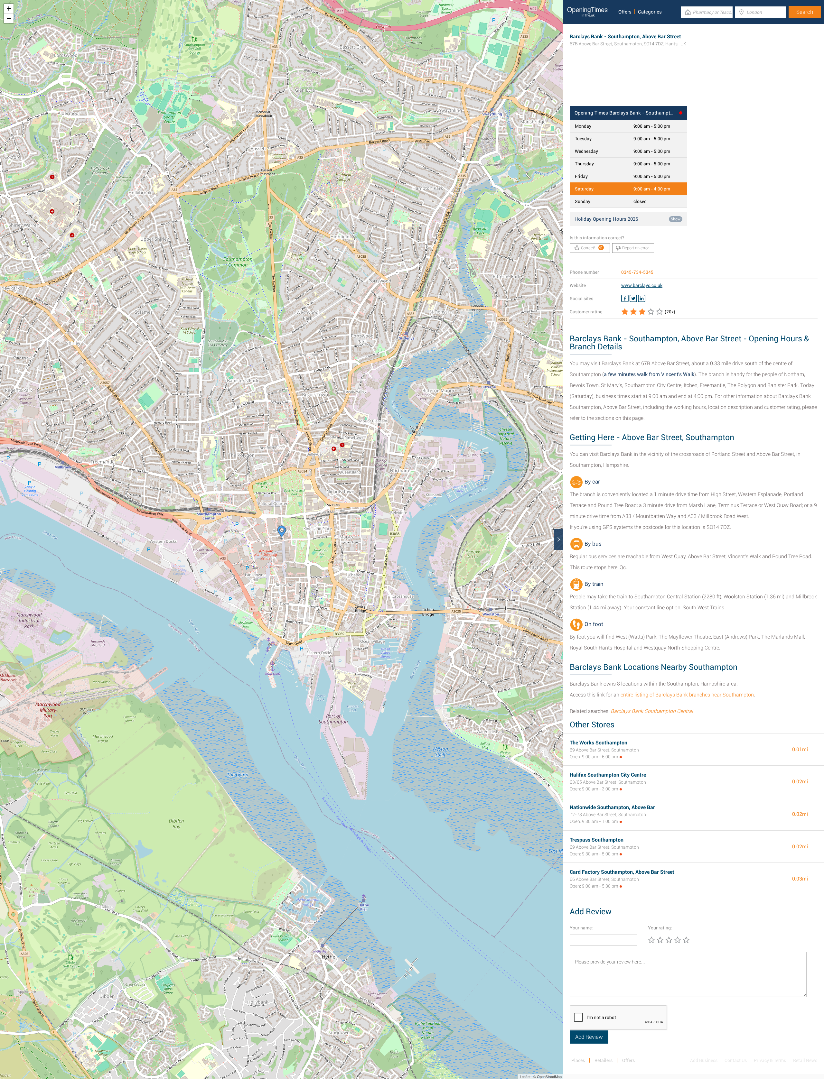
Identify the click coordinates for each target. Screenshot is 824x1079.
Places (578, 1060)
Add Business (703, 1060)
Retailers (604, 1060)
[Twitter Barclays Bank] (633, 298)
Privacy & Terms (770, 1060)
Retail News (805, 1060)
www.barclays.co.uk (641, 285)
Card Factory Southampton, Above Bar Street (622, 872)
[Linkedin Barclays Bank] (641, 298)
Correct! (592, 247)
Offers (625, 12)
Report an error (635, 247)
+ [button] (9, 9)
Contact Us (736, 1060)
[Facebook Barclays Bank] (625, 298)
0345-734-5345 (637, 272)
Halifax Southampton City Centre (608, 775)
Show (675, 219)
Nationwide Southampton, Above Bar (612, 807)
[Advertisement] (694, 85)
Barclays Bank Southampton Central (652, 711)
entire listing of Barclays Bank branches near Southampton (687, 695)
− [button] (9, 18)
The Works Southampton (598, 743)
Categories (650, 12)
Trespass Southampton (596, 840)
